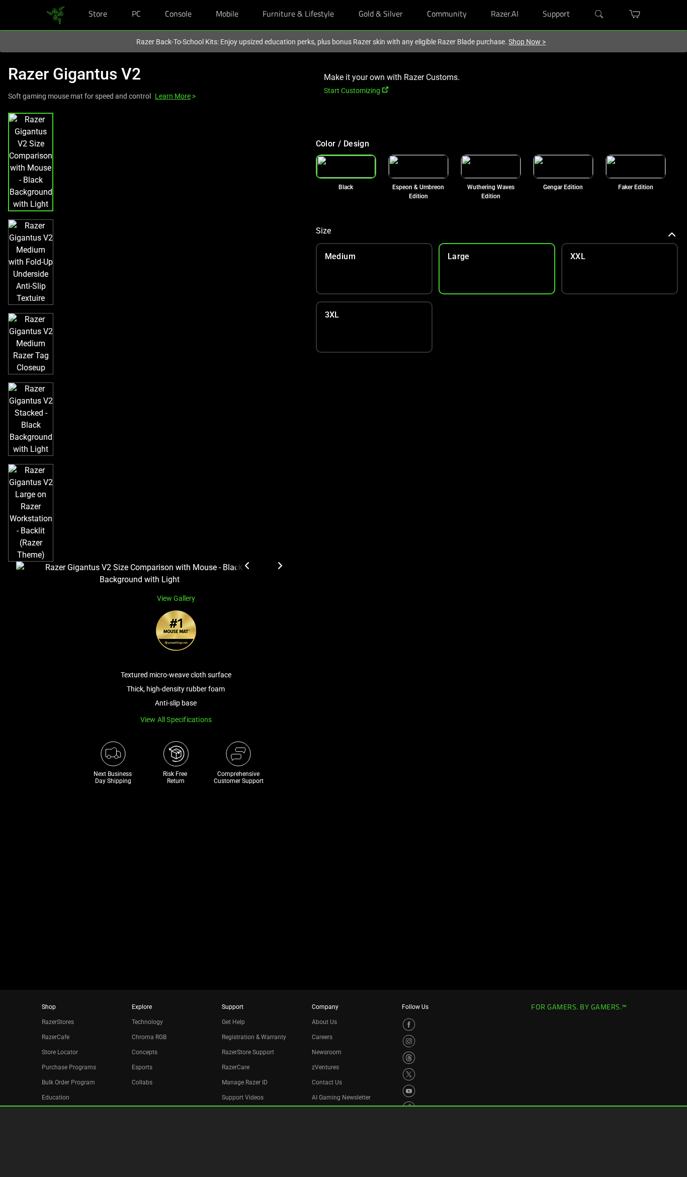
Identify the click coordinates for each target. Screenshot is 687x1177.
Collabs (142, 1082)
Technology (147, 1022)
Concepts (144, 1052)
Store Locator (60, 1052)
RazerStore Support (248, 1052)
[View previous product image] (247, 566)
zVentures (325, 1067)
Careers (322, 1037)
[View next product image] (280, 566)
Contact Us (327, 1082)
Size (323, 231)
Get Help (233, 1022)
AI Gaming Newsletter (341, 1097)
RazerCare (235, 1067)
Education (55, 1097)
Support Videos (243, 1097)
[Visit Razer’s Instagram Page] (409, 1041)
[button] (30, 162)
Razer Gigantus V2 (74, 74)
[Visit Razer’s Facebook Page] (409, 1024)
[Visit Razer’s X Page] (409, 1074)
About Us (324, 1022)
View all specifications (176, 720)
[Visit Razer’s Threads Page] (409, 1058)
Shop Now (527, 42)
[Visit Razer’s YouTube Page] (409, 1091)
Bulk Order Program (68, 1082)
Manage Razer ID (245, 1082)
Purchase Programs (69, 1067)
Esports (142, 1067)
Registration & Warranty (254, 1037)
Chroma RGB (149, 1037)
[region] (154, 349)
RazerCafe (55, 1037)
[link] (55, 14)
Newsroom (326, 1052)
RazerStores (58, 1022)
